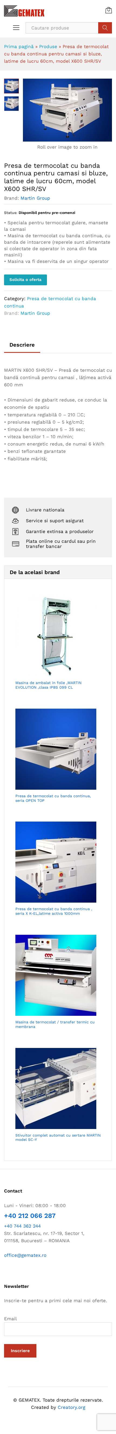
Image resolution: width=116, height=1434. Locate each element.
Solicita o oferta (25, 279)
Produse (48, 46)
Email (10, 1318)
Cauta (105, 27)
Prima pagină (19, 46)
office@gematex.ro (25, 1255)
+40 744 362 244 (22, 1226)
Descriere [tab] (22, 344)
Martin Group (35, 198)
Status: (10, 212)
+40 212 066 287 (30, 1215)
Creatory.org (71, 1407)
